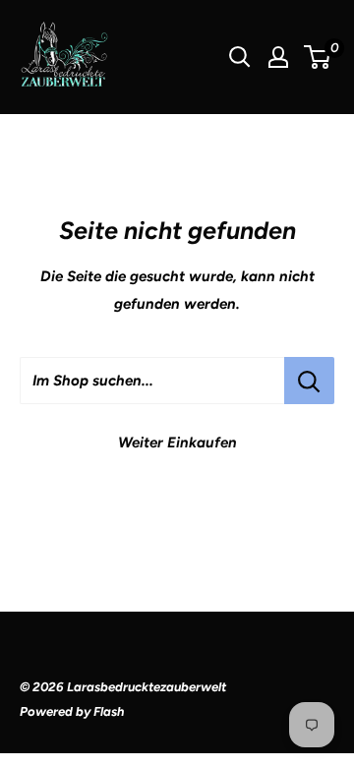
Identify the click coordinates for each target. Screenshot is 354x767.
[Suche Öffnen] (240, 57)
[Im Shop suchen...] (309, 380)
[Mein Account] (278, 57)
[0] (318, 57)
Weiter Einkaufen (177, 442)
